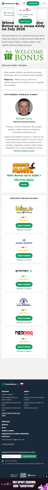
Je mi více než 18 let (11, 461)
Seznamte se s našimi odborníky (15, 434)
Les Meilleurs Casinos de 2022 (11, 404)
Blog (4, 428)
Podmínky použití (31, 408)
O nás (26, 394)
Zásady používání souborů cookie (34, 398)
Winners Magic (10, 15)
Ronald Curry (24, 118)
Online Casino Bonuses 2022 (11, 414)
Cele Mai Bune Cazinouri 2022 (11, 409)
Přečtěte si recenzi (24, 230)
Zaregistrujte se (29, 456)
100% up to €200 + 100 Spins (14, 65)
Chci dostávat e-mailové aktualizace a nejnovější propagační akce (24, 463)
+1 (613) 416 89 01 (8, 444)
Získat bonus (25, 21)
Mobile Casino (8, 431)
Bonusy (5, 425)
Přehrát (24, 184)
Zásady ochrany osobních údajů (33, 404)
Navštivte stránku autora (24, 151)
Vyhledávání (33, 3)
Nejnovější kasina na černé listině (10, 398)
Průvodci (6, 421)
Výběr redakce (7, 394)
